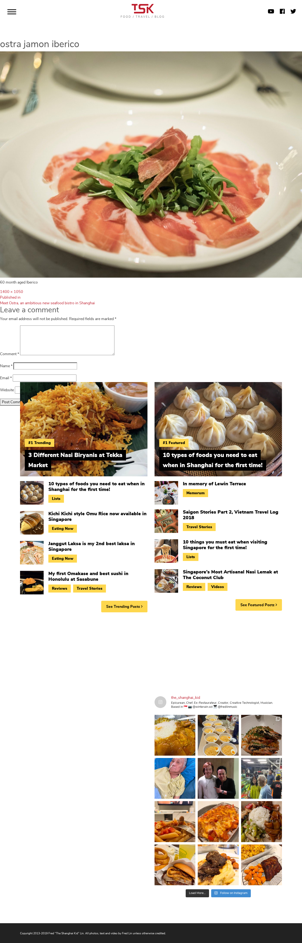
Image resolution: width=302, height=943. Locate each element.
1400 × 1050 (11, 292)
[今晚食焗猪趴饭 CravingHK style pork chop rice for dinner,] (218, 821)
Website (7, 390)
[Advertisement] (151, 652)
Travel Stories (89, 588)
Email (6, 378)
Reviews (59, 588)
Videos (217, 587)
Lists (56, 499)
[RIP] (218, 778)
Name (6, 366)
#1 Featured (174, 443)
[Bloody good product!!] (175, 864)
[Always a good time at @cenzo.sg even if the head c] (261, 735)
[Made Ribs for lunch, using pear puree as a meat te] (261, 864)
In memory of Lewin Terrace (214, 484)
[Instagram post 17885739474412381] (261, 778)
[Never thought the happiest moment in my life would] (175, 778)
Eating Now (62, 529)
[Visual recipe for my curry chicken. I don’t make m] (175, 735)
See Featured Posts (258, 605)
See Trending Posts (123, 607)
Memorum (195, 493)
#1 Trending (39, 443)
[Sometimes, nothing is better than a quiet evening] (175, 821)
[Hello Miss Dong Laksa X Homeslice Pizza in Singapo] (218, 735)
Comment (9, 354)
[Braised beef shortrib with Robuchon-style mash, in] (218, 864)
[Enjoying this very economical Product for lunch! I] (261, 821)
